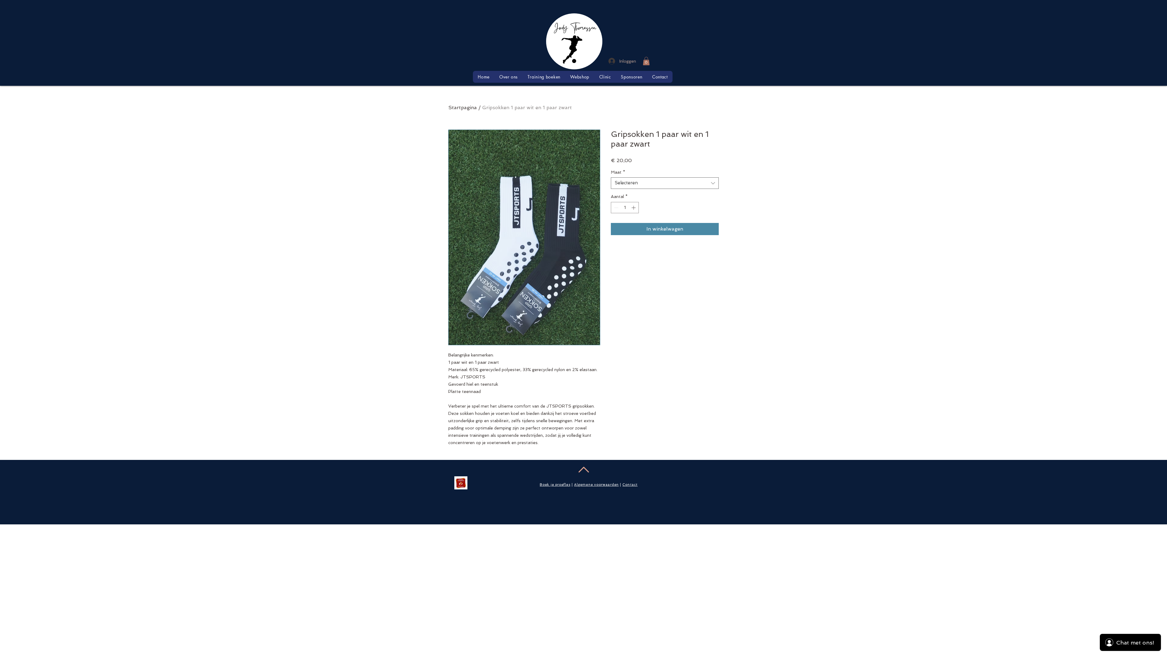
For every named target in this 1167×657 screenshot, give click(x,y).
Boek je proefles (555, 485)
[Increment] (634, 207)
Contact (630, 485)
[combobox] (665, 183)
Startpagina (462, 107)
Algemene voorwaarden (596, 485)
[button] (646, 61)
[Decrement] (615, 207)
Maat (618, 172)
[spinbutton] (624, 207)
